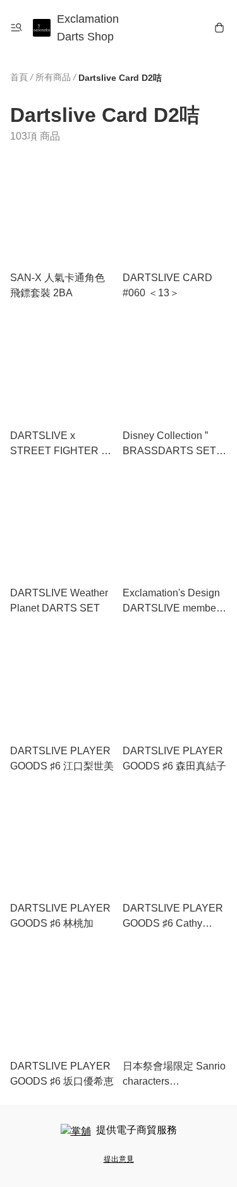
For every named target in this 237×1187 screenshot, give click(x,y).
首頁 (19, 77)
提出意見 (119, 1159)
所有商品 (53, 77)
